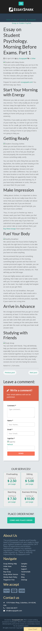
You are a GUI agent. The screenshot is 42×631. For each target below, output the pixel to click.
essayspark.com (27, 82)
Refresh (10, 444)
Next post (33, 372)
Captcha (11, 438)
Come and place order (21, 520)
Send (21, 453)
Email (10, 429)
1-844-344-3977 (11, 608)
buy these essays (9, 229)
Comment (11, 406)
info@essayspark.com (14, 611)
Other (33, 58)
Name (10, 420)
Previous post (10, 372)
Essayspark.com (17, 620)
